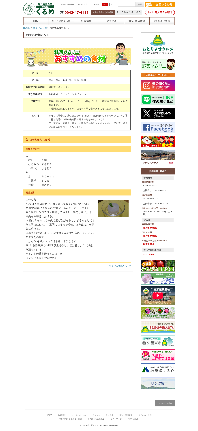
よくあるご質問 (144, 415)
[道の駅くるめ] (38, 8)
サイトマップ (82, 4)
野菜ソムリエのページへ (121, 266)
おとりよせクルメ (79, 415)
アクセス (96, 415)
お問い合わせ (133, 419)
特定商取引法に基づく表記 (70, 419)
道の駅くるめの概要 (67, 4)
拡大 (112, 4)
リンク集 (109, 415)
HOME (26, 28)
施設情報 (62, 415)
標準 (105, 4)
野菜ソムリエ (40, 28)
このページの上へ (164, 403)
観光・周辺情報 (125, 415)
